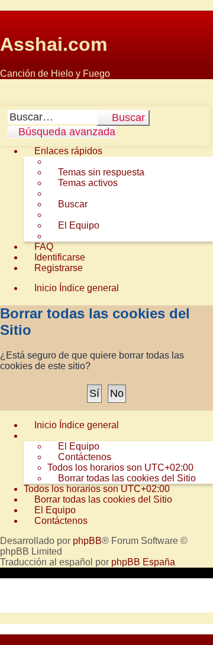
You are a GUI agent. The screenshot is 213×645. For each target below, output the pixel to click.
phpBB (87, 541)
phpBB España (143, 562)
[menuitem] (95, 172)
